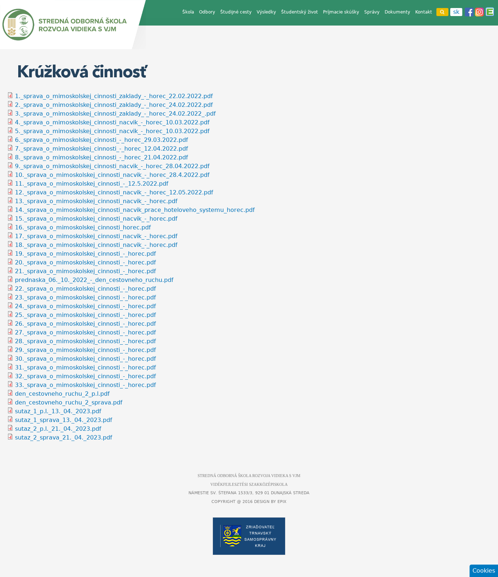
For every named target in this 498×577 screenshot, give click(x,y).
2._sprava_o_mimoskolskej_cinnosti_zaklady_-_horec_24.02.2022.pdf (114, 104)
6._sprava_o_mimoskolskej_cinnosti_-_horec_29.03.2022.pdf (101, 139)
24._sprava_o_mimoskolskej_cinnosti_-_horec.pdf (85, 306)
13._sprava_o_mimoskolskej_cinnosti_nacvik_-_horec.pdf (96, 201)
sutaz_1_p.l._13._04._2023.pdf (58, 411)
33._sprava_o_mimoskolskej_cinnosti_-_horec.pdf (85, 385)
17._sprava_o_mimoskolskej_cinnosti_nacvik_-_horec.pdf (96, 236)
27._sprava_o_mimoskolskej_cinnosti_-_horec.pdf (85, 332)
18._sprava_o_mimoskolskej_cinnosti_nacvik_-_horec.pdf (96, 244)
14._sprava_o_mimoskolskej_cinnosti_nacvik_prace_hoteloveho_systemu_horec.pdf (135, 209)
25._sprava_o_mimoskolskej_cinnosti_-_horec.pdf (85, 314)
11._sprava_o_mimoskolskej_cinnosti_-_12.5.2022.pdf (91, 183)
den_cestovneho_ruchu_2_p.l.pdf (62, 393)
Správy (372, 12)
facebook (469, 12)
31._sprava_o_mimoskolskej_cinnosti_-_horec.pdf (85, 367)
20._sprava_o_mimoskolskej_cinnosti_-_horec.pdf (85, 262)
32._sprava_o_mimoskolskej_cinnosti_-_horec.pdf (85, 376)
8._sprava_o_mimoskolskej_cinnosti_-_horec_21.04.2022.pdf (101, 157)
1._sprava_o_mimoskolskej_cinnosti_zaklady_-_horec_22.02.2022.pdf (114, 96)
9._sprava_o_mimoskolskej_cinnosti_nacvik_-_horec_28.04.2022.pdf (112, 166)
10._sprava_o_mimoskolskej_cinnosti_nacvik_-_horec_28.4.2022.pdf (112, 174)
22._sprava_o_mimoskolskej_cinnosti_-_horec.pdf (85, 288)
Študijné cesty (236, 12)
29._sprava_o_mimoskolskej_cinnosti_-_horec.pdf (85, 349)
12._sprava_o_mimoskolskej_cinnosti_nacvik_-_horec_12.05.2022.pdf (114, 192)
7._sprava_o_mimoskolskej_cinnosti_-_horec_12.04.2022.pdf (101, 148)
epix (282, 501)
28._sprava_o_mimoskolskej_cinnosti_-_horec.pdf (85, 341)
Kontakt (423, 12)
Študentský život (299, 12)
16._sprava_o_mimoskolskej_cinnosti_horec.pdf (83, 227)
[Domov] (73, 24)
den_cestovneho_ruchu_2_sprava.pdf (68, 402)
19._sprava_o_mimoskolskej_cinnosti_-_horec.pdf (85, 253)
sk (456, 11)
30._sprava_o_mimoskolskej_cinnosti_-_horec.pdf (85, 358)
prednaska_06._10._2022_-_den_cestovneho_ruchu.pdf (94, 279)
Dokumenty (397, 12)
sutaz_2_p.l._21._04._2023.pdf (58, 428)
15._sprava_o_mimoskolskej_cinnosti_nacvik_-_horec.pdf (96, 218)
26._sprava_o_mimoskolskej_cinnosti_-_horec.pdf (85, 323)
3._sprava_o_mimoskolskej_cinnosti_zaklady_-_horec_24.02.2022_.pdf (115, 113)
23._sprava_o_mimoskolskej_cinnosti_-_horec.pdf (85, 297)
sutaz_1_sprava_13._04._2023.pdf (63, 420)
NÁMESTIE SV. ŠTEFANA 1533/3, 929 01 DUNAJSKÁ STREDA (249, 493)
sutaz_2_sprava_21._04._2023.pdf (63, 437)
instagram (479, 12)
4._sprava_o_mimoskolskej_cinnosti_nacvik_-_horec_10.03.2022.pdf (112, 122)
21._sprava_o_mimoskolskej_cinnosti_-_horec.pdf (85, 271)
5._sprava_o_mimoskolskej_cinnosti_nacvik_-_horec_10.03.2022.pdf (112, 131)
